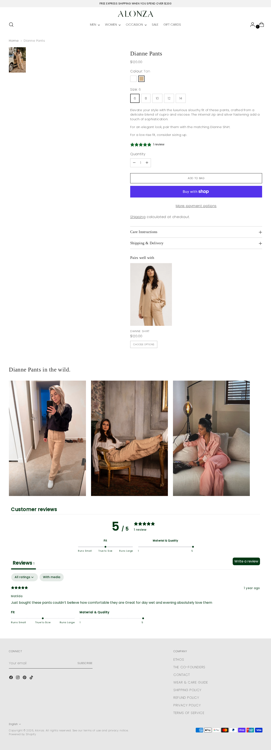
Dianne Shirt (140, 331)
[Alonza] (135, 13)
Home (14, 41)
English (13, 724)
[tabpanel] (135, 601)
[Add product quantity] (147, 163)
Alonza (39, 730)
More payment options (196, 205)
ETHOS (178, 659)
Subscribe (84, 663)
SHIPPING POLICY (187, 690)
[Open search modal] (11, 24)
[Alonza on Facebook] (11, 678)
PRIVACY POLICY (187, 705)
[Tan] (141, 79)
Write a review (246, 561)
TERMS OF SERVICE (188, 712)
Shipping (137, 216)
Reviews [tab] (23, 562)
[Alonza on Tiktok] (31, 678)
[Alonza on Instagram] (18, 678)
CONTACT (181, 674)
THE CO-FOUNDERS (189, 667)
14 (180, 98)
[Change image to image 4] (17, 60)
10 (157, 98)
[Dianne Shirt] (151, 294)
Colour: (140, 71)
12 (169, 98)
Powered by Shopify (22, 734)
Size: (135, 89)
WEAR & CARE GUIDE (190, 682)
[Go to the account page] (251, 24)
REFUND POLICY (186, 697)
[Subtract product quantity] (134, 163)
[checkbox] (52, 577)
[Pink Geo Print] (133, 79)
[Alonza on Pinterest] (25, 678)
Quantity (137, 154)
